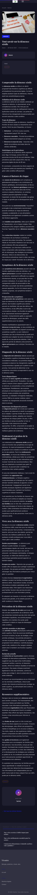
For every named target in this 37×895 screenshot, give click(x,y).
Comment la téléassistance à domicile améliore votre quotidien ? (18, 844)
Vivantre (5, 860)
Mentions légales (6, 881)
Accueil (4, 7)
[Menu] (22, 1)
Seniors (9, 7)
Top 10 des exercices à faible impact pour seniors (16, 833)
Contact (4, 884)
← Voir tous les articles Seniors (11, 811)
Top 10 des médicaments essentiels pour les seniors (17, 839)
